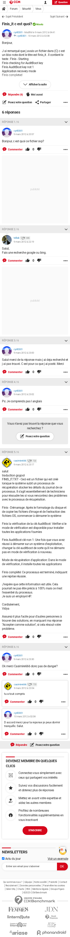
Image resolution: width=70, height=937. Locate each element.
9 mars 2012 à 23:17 (24, 464)
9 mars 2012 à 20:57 (24, 134)
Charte (21, 889)
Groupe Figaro (57, 889)
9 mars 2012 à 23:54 (24, 688)
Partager (45, 102)
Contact (63, 882)
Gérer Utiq (10, 889)
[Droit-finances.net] (51, 917)
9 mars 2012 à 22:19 (24, 241)
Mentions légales (40, 889)
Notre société (40, 882)
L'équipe (28, 882)
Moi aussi (37, 94)
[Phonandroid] (51, 932)
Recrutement (11, 885)
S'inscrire (35, 830)
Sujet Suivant (57, 16)
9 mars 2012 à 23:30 (24, 659)
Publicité (53, 882)
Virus (38, 8)
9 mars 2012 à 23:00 (24, 352)
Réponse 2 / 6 (10, 229)
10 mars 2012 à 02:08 (39, 35)
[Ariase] (18, 932)
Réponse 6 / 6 (10, 646)
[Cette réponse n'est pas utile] (39, 149)
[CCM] (15, 2)
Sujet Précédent (14, 16)
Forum (14, 8)
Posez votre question (19, 102)
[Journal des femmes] (18, 909)
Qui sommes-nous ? (12, 882)
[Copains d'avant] (18, 924)
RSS (28, 889)
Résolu (39, 24)
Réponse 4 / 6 (10, 381)
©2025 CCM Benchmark (35, 892)
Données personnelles (30, 885)
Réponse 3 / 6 (10, 340)
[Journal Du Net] (51, 909)
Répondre (21, 744)
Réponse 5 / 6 (10, 452)
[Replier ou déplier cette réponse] (66, 122)
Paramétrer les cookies (54, 885)
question (63, 2)
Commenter (15, 149)
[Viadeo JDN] (51, 924)
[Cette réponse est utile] (27, 149)
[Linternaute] (18, 917)
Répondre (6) (15, 94)
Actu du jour (12, 859)
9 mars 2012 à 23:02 (24, 394)
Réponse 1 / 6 (10, 121)
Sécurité (26, 8)
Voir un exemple (58, 859)
